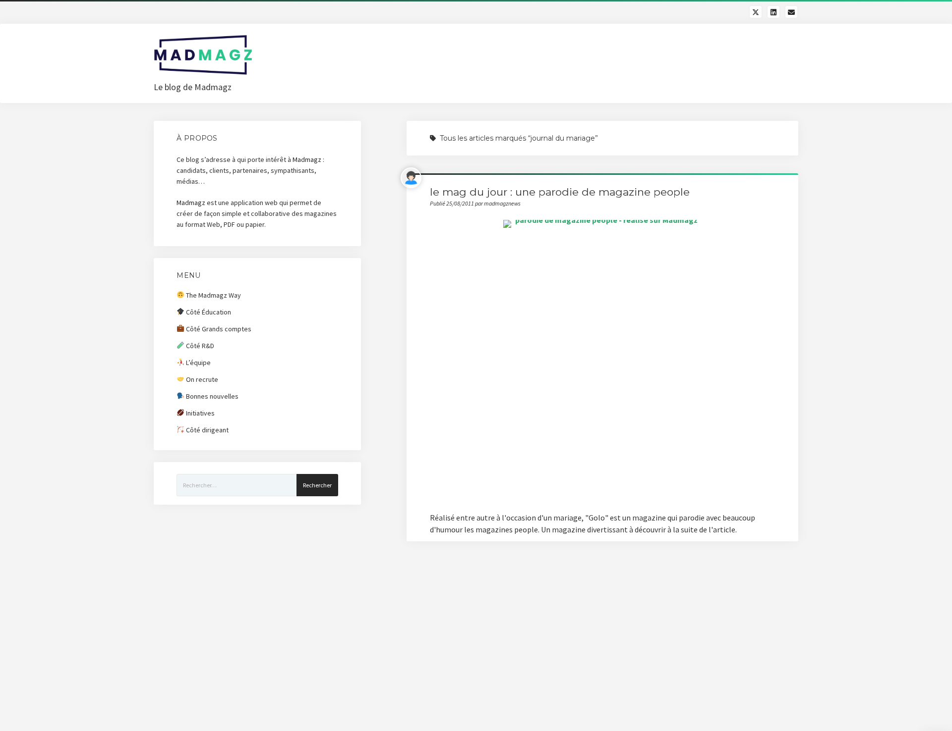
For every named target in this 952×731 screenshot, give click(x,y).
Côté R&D (199, 345)
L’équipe (197, 362)
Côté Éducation (207, 312)
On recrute (201, 379)
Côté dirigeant (206, 429)
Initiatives (199, 413)
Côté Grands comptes (217, 328)
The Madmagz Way (212, 295)
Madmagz (307, 159)
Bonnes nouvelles (211, 396)
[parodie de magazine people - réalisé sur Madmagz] (602, 360)
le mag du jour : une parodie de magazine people (560, 192)
